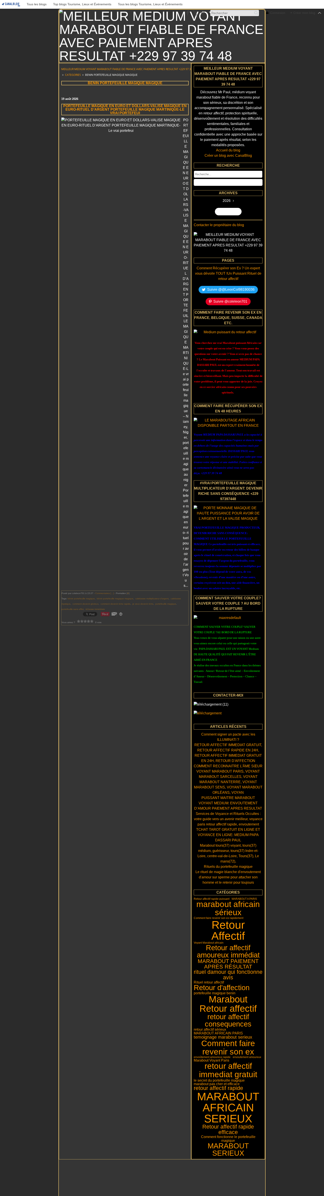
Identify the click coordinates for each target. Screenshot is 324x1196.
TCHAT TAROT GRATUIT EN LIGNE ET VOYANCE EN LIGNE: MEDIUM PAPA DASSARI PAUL (228, 835)
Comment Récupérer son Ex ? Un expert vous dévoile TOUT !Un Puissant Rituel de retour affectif (228, 273)
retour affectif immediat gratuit (228, 1070)
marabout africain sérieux (228, 908)
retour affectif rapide (218, 1088)
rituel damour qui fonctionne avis (228, 974)
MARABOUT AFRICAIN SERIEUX (228, 1107)
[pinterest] (202, 12)
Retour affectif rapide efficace (228, 1129)
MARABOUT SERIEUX (228, 1149)
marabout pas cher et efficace (217, 1084)
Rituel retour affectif (209, 982)
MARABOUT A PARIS (244, 899)
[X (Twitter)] (195, 12)
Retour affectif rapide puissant (211, 899)
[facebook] (187, 12)
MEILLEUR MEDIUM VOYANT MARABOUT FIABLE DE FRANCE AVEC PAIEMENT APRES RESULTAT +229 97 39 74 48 (130, 69)
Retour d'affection (222, 987)
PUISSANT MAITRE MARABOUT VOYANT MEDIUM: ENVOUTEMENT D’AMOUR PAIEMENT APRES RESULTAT (228, 803)
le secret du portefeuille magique (219, 1080)
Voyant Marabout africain (208, 942)
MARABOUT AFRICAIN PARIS (218, 1033)
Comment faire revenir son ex (228, 1047)
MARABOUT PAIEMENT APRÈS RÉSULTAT (228, 964)
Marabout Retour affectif (228, 1004)
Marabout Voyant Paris (211, 1060)
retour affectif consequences (228, 1020)
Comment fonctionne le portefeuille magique (228, 1138)
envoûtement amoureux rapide (212, 1057)
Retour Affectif (228, 930)
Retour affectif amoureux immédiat (228, 951)
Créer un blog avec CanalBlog (228, 155)
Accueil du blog (228, 150)
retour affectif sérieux (210, 1029)
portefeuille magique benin (214, 993)
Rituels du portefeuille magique (228, 866)
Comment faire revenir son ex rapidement (218, 918)
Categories (73, 75)
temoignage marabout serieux (223, 1037)
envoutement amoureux (247, 1057)
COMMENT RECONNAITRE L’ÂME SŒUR (228, 766)
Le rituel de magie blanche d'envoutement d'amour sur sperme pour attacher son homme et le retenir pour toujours (228, 877)
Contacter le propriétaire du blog (219, 225)
